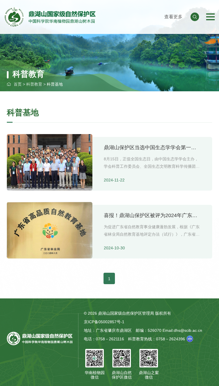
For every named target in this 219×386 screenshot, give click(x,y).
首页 (18, 84)
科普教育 (34, 84)
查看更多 (173, 16)
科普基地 (55, 84)
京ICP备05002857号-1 (104, 322)
